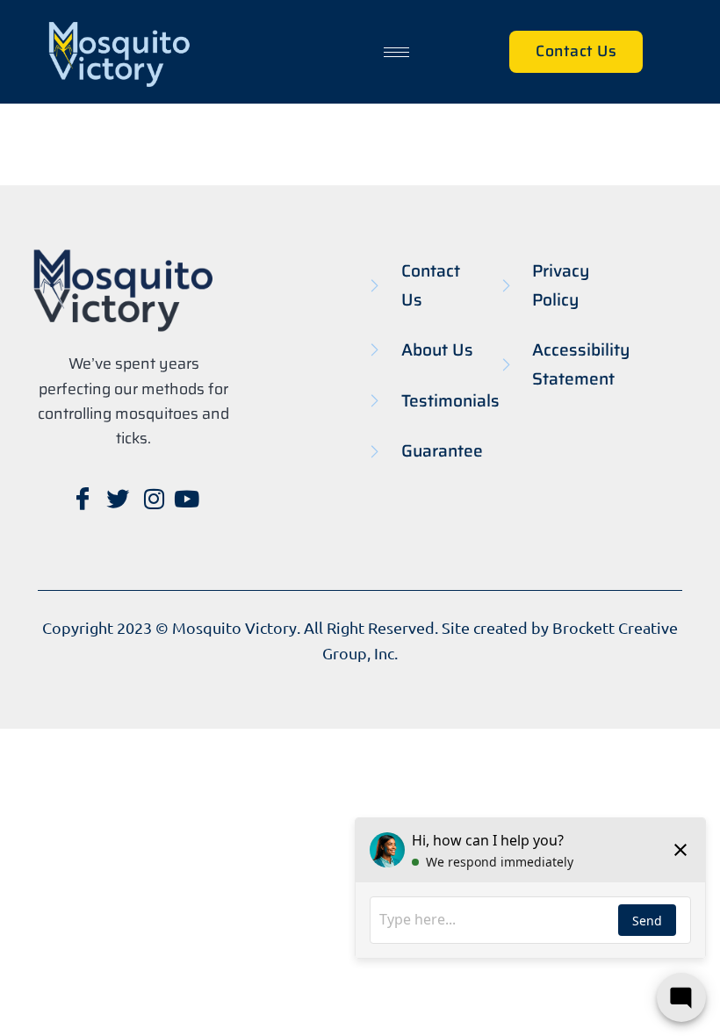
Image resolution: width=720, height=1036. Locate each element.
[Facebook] (81, 498)
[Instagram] (151, 498)
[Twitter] (116, 498)
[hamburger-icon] (396, 52)
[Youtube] (186, 498)
